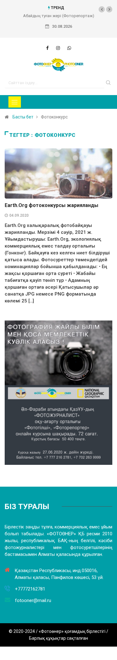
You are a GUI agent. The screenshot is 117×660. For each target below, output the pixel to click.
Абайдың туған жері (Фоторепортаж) (58, 15)
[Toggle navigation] (15, 102)
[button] (102, 9)
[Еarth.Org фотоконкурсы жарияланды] (47, 48)
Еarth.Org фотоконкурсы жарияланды (51, 205)
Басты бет (22, 116)
